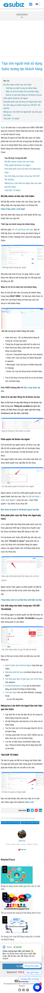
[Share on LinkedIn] (40, 810)
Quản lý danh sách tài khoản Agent (18, 665)
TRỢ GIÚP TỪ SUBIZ (11, 118)
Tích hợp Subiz (11, 692)
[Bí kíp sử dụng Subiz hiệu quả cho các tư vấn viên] (17, 883)
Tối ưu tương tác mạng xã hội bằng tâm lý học (21, 912)
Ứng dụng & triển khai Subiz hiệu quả (22, 818)
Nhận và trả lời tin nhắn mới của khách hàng (22, 91)
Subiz (3, 127)
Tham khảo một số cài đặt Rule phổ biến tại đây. (21, 600)
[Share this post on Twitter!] (32, 810)
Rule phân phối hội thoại (14, 672)
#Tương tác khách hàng (30, 823)
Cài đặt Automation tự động (16, 686)
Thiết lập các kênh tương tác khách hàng (21, 88)
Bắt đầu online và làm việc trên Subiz (17, 85)
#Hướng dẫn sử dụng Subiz (10, 823)
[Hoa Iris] (22, 834)
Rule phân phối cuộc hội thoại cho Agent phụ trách (22, 102)
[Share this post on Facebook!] (28, 810)
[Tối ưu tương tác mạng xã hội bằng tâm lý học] (17, 910)
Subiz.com (29, 802)
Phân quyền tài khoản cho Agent (15, 98)
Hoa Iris (22, 840)
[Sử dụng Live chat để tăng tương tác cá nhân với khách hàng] (17, 933)
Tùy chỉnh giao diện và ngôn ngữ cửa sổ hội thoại (23, 679)
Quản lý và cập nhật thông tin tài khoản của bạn (24, 95)
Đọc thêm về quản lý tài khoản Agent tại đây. (20, 509)
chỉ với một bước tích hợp (22, 229)
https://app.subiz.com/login (13, 209)
